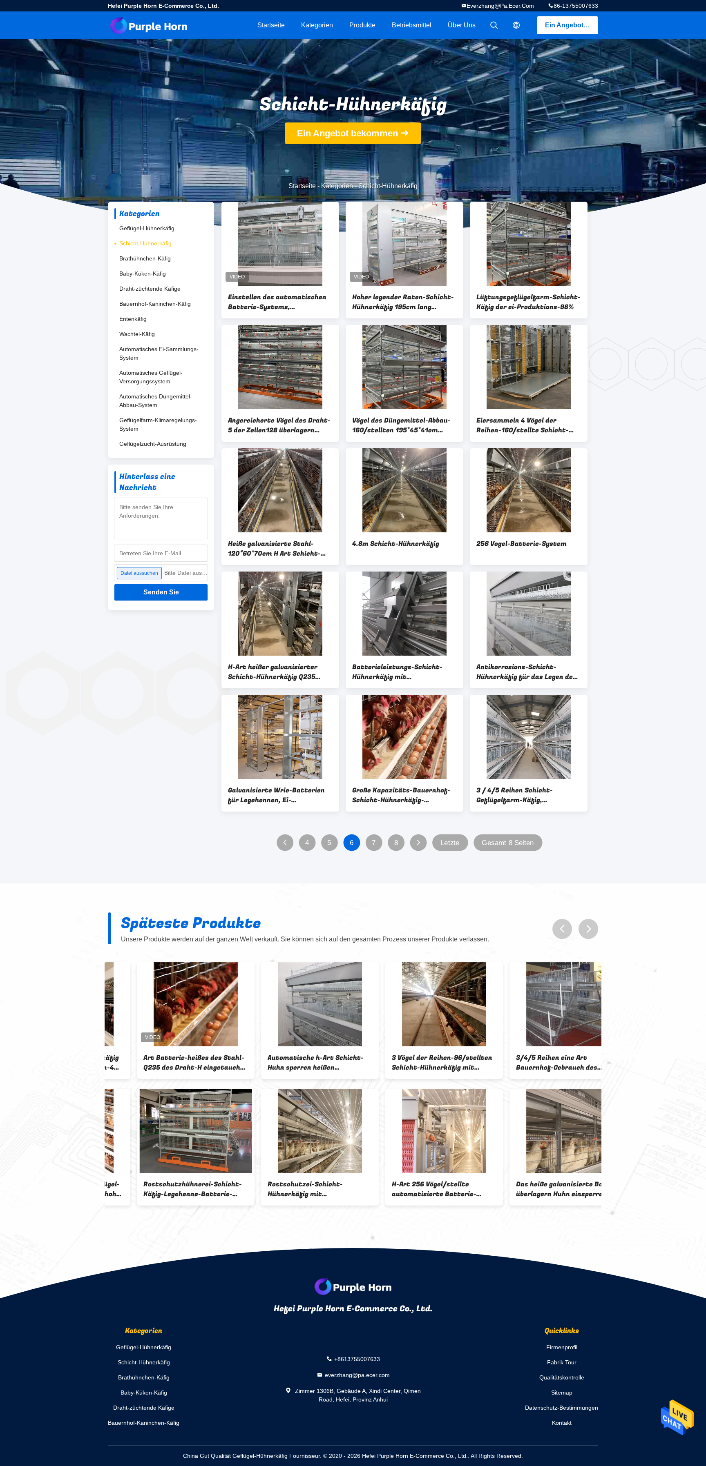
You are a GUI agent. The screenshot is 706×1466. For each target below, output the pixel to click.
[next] (588, 929)
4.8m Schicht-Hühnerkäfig (395, 544)
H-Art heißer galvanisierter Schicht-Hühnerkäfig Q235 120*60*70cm (272, 672)
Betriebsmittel (411, 25)
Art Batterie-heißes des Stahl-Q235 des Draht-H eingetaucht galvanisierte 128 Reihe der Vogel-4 (164, 1062)
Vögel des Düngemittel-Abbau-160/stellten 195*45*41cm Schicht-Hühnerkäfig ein (401, 425)
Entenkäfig (133, 319)
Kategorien (317, 25)
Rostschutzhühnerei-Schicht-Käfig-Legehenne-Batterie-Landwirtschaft (163, 1189)
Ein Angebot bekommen (571, 25)
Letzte (450, 843)
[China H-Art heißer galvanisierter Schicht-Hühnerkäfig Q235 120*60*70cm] (280, 614)
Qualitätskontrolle (561, 1377)
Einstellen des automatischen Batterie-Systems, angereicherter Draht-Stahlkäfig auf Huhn (277, 302)
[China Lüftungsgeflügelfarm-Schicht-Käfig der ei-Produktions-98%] (529, 244)
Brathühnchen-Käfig (145, 258)
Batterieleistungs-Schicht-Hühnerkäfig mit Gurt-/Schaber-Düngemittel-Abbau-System (399, 672)
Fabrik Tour (561, 1362)
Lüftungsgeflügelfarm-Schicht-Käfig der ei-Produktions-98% (528, 302)
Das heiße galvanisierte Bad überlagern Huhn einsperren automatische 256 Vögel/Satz (536, 1189)
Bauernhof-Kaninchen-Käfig (155, 303)
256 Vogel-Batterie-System (521, 544)
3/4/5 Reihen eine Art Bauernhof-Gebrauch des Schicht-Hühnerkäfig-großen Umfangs (534, 1062)
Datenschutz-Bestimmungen (561, 1407)
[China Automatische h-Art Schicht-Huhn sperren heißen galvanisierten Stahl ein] (291, 1004)
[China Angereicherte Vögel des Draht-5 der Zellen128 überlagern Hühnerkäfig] (280, 367)
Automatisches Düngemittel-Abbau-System (155, 400)
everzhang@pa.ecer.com (500, 5)
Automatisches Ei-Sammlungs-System (159, 353)
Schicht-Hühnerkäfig (145, 243)
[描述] (516, 25)
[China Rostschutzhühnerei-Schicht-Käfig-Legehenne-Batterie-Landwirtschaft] (167, 1131)
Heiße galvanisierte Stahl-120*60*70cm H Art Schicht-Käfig (274, 548)
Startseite (271, 25)
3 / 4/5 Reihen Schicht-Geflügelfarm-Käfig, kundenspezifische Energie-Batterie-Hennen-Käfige (521, 795)
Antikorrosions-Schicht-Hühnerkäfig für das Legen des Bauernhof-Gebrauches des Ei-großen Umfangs (526, 672)
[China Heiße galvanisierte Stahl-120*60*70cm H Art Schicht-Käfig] (280, 490)
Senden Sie (161, 592)
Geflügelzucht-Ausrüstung (152, 443)
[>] (418, 842)
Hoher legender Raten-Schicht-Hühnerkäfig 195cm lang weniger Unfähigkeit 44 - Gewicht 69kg (403, 302)
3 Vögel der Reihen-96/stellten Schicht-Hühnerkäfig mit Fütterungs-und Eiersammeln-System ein (413, 1062)
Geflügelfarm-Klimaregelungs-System (158, 424)
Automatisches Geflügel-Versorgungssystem (151, 377)
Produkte (362, 25)
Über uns (462, 25)
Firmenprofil (561, 1347)
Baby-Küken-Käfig (142, 273)
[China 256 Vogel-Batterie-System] (529, 490)
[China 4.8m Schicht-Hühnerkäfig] (404, 490)
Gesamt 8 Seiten (508, 843)
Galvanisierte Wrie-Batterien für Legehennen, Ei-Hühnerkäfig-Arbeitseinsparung (280, 795)
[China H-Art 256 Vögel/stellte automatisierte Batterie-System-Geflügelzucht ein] (415, 1131)
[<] (285, 842)
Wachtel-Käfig (137, 334)
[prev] (562, 929)
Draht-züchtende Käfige (150, 288)
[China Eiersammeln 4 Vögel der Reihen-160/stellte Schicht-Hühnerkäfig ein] (529, 367)
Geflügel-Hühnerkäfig (146, 228)
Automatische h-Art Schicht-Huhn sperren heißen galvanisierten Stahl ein (287, 1062)
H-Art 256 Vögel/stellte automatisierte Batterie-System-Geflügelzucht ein (405, 1189)
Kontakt (562, 1422)
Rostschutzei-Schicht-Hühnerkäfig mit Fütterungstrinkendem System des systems (290, 1189)
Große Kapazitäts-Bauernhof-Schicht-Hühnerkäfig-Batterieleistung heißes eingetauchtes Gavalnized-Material (401, 795)
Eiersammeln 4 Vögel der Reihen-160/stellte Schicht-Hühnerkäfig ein (522, 425)
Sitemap (561, 1392)
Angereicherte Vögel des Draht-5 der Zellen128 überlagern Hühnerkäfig (279, 425)
